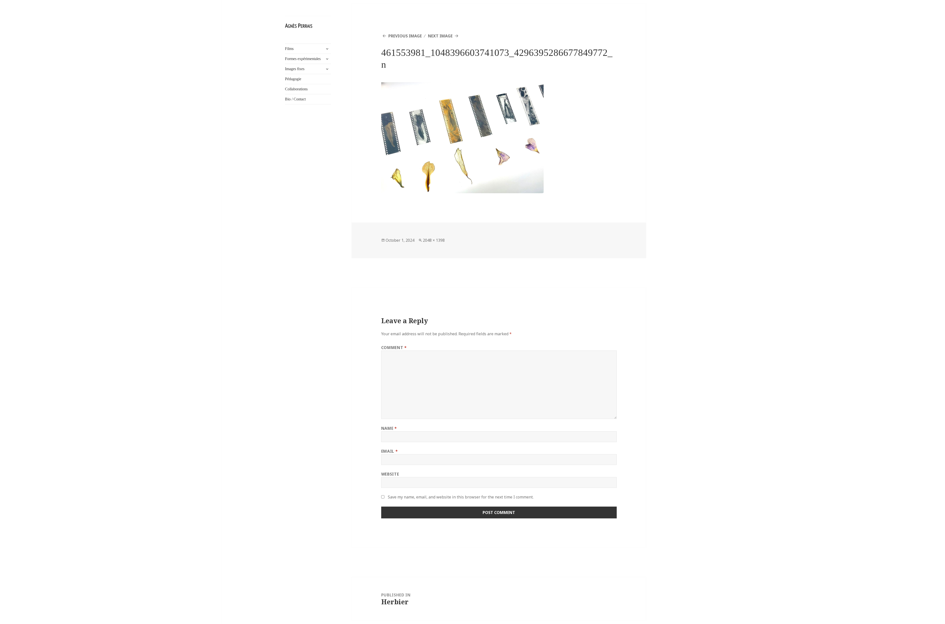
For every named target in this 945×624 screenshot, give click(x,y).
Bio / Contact (295, 99)
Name (389, 428)
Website (390, 474)
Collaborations (296, 89)
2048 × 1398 (434, 240)
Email (389, 451)
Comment (394, 347)
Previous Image (405, 36)
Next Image (440, 36)
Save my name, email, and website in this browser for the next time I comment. (461, 497)
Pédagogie (293, 79)
